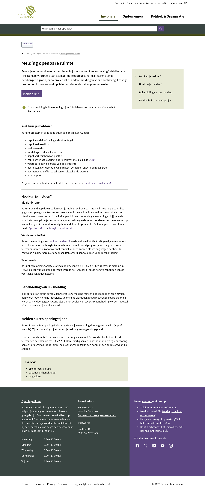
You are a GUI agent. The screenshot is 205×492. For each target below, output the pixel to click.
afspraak (28, 419)
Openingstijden (31, 401)
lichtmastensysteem (98, 183)
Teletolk (161, 431)
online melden (60, 241)
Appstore (35, 228)
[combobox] (99, 28)
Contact (119, 3)
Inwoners (108, 16)
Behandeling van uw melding (155, 92)
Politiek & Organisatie (167, 16)
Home (28, 54)
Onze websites (160, 3)
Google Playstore (60, 228)
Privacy (51, 484)
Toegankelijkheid (82, 484)
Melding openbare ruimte (70, 54)
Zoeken (161, 28)
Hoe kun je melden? (150, 84)
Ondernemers (133, 16)
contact (147, 401)
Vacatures (179, 3)
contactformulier (156, 423)
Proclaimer (63, 484)
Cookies (25, 484)
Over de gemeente (138, 3)
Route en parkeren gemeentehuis (97, 415)
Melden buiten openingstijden (156, 100)
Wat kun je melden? (150, 76)
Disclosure (39, 484)
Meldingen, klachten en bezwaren (45, 54)
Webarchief (101, 484)
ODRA (92, 160)
